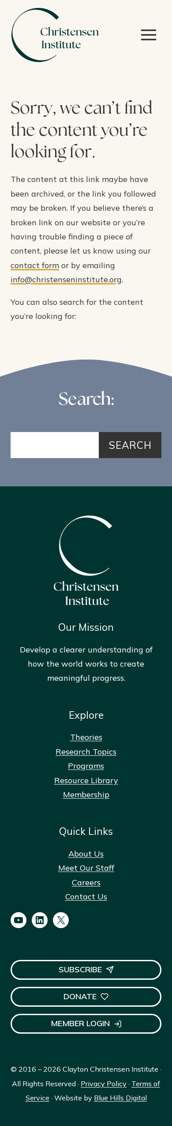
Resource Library (86, 780)
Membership (86, 794)
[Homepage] (55, 35)
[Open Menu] (148, 35)
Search (130, 445)
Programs (86, 766)
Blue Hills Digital (120, 1097)
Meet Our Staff (86, 868)
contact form (35, 265)
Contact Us (86, 896)
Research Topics (86, 752)
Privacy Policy (104, 1083)
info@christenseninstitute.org (66, 279)
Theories (86, 737)
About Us (86, 854)
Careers (86, 882)
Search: (86, 400)
